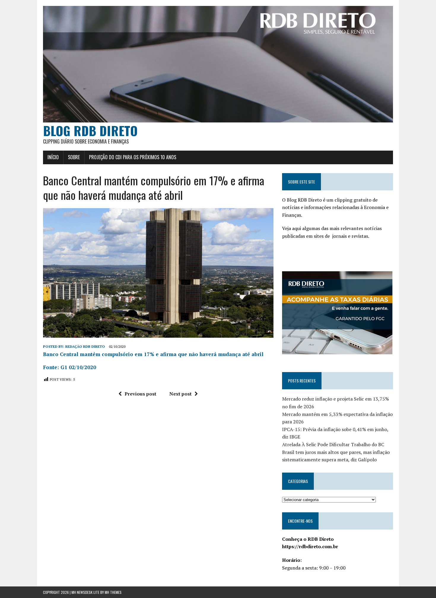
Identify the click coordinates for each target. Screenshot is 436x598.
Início (53, 157)
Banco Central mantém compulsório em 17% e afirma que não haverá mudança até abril (153, 354)
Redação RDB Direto (85, 346)
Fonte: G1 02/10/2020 (69, 367)
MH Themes (113, 592)
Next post (180, 393)
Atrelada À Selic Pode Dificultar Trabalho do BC (333, 444)
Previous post (140, 393)
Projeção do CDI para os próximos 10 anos (132, 157)
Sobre (74, 157)
